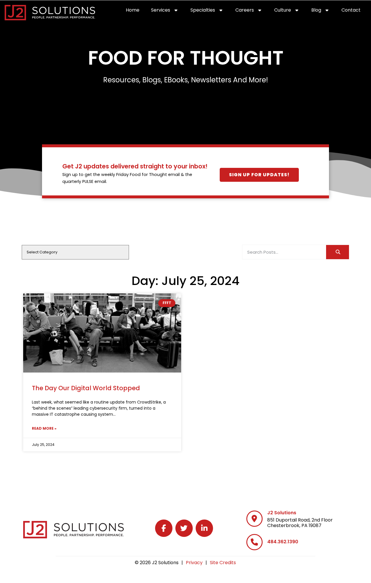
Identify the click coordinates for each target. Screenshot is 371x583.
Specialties (210, 11)
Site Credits (223, 562)
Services (168, 11)
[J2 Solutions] (254, 519)
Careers (251, 11)
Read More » (44, 428)
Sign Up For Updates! (259, 174)
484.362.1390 (282, 541)
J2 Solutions (281, 512)
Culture (289, 11)
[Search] (337, 252)
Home (135, 11)
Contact (353, 11)
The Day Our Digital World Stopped (86, 388)
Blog (323, 11)
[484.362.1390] (254, 542)
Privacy (194, 562)
